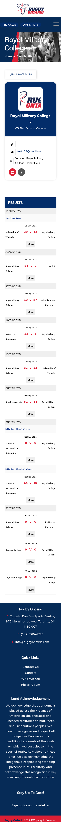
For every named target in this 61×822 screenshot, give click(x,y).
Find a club (9, 24)
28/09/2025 (13, 422)
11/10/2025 (13, 211)
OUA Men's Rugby (13, 218)
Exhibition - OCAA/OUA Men (17, 429)
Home (8, 56)
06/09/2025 (13, 388)
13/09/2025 (13, 354)
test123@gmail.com (29, 151)
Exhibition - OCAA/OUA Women (19, 469)
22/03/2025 (13, 508)
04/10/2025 (13, 252)
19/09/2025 (13, 320)
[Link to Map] (21, 172)
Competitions (31, 24)
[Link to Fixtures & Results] (12, 172)
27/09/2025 (13, 286)
